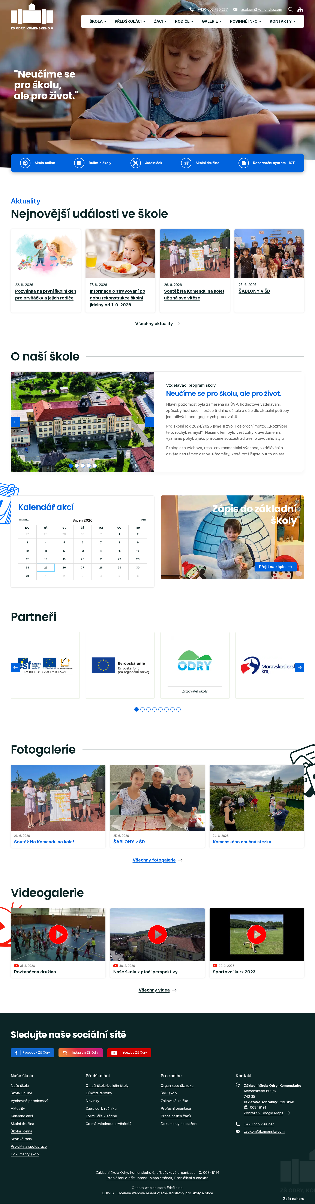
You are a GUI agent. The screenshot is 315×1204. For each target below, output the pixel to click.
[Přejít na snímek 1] (137, 709)
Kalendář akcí (22, 1116)
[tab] (71, 466)
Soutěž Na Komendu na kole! (44, 841)
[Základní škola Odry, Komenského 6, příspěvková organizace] (32, 16)
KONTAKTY (281, 21)
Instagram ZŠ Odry (85, 1052)
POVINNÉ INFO (244, 21)
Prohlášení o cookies (191, 1178)
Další (143, 520)
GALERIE (210, 21)
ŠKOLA (96, 21)
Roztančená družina (35, 971)
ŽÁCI (158, 21)
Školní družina (22, 1124)
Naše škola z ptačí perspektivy (145, 971)
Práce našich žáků (176, 1116)
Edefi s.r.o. (175, 1188)
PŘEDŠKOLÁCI (128, 21)
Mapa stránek (161, 1178)
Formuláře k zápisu (101, 1116)
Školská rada (21, 1139)
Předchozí (24, 520)
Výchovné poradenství (29, 1101)
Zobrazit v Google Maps (263, 1113)
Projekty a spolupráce (29, 1146)
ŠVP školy (169, 1093)
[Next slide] (149, 422)
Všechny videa (154, 990)
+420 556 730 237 (213, 9)
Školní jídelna (21, 1131)
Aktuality (18, 1108)
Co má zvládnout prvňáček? (109, 1124)
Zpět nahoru (293, 1199)
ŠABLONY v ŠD (129, 841)
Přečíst (46, 295)
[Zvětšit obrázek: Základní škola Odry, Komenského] (82, 422)
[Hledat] (290, 9)
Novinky (92, 1101)
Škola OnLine (21, 1093)
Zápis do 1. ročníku (101, 1108)
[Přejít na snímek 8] (179, 709)
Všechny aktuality (154, 323)
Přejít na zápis (272, 566)
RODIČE (182, 21)
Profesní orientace (176, 1108)
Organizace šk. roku (177, 1085)
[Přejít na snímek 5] (161, 709)
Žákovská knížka (174, 1101)
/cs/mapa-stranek (300, 9)
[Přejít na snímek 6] (167, 709)
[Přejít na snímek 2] (143, 709)
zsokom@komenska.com (261, 9)
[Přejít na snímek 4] (155, 709)
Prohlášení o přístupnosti (126, 1178)
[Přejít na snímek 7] (173, 709)
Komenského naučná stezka (242, 841)
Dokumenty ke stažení (179, 1124)
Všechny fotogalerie (154, 860)
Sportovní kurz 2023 (234, 971)
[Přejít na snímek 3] (149, 709)
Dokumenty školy (25, 1154)
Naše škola (20, 1085)
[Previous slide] (15, 422)
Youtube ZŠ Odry (135, 1052)
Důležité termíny (99, 1093)
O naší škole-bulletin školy (107, 1085)
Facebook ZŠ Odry (36, 1052)
